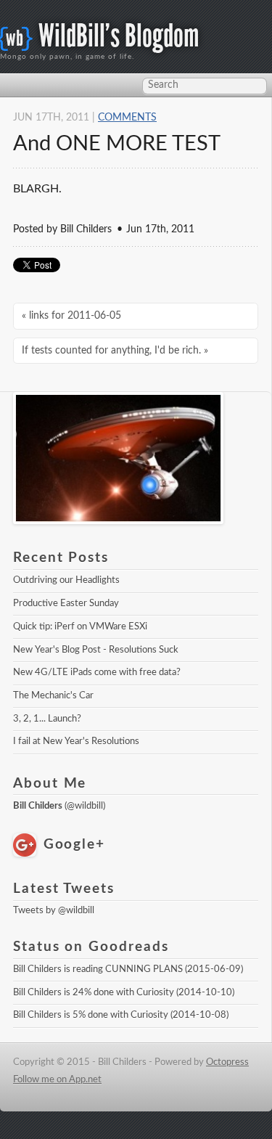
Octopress (227, 1062)
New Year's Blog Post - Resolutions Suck (95, 649)
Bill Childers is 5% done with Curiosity (90, 1015)
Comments (127, 117)
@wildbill (85, 805)
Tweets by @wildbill (53, 910)
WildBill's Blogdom (118, 35)
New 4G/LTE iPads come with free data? (97, 672)
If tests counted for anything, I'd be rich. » (115, 351)
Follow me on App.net (57, 1079)
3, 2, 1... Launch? (47, 718)
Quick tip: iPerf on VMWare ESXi (80, 626)
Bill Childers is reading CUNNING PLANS (98, 969)
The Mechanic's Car (53, 695)
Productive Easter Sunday (66, 603)
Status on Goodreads (90, 947)
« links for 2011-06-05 (71, 316)
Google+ (74, 845)
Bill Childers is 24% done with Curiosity (93, 992)
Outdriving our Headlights (66, 580)
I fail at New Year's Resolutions (76, 741)
